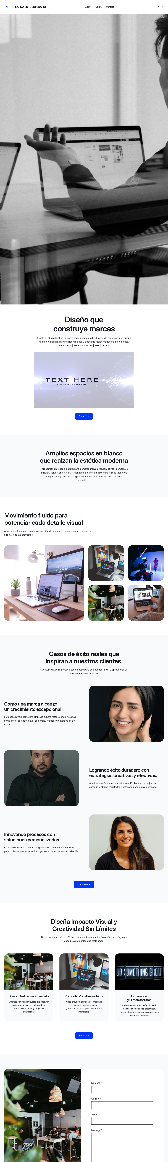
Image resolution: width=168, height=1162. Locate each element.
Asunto (95, 1114)
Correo (96, 1098)
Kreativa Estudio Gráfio (29, 7)
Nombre (96, 1083)
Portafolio (84, 416)
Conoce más (84, 884)
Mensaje (96, 1130)
